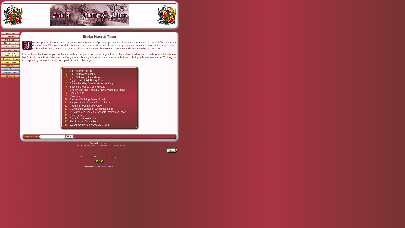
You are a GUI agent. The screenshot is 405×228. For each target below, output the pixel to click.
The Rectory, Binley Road (84, 121)
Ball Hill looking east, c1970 (85, 74)
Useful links (10, 66)
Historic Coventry (10, 69)
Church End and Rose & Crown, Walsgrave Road (97, 90)
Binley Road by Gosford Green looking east (94, 83)
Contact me (10, 76)
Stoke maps (10, 40)
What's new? (10, 62)
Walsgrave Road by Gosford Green (89, 124)
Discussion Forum (10, 73)
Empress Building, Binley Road (87, 99)
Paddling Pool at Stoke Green (86, 105)
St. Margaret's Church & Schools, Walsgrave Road (98, 112)
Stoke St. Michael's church (84, 118)
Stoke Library (77, 115)
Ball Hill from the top (81, 71)
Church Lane (77, 93)
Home (76, 145)
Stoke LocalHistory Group (10, 54)
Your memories (10, 50)
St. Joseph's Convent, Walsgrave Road (91, 109)
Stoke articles (10, 47)
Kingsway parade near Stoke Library (90, 102)
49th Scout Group (10, 59)
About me (85, 145)
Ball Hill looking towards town (86, 77)
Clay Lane (75, 96)
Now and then (10, 43)
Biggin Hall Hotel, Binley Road (87, 80)
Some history (10, 36)
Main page (10, 33)
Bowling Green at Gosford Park (87, 86)
